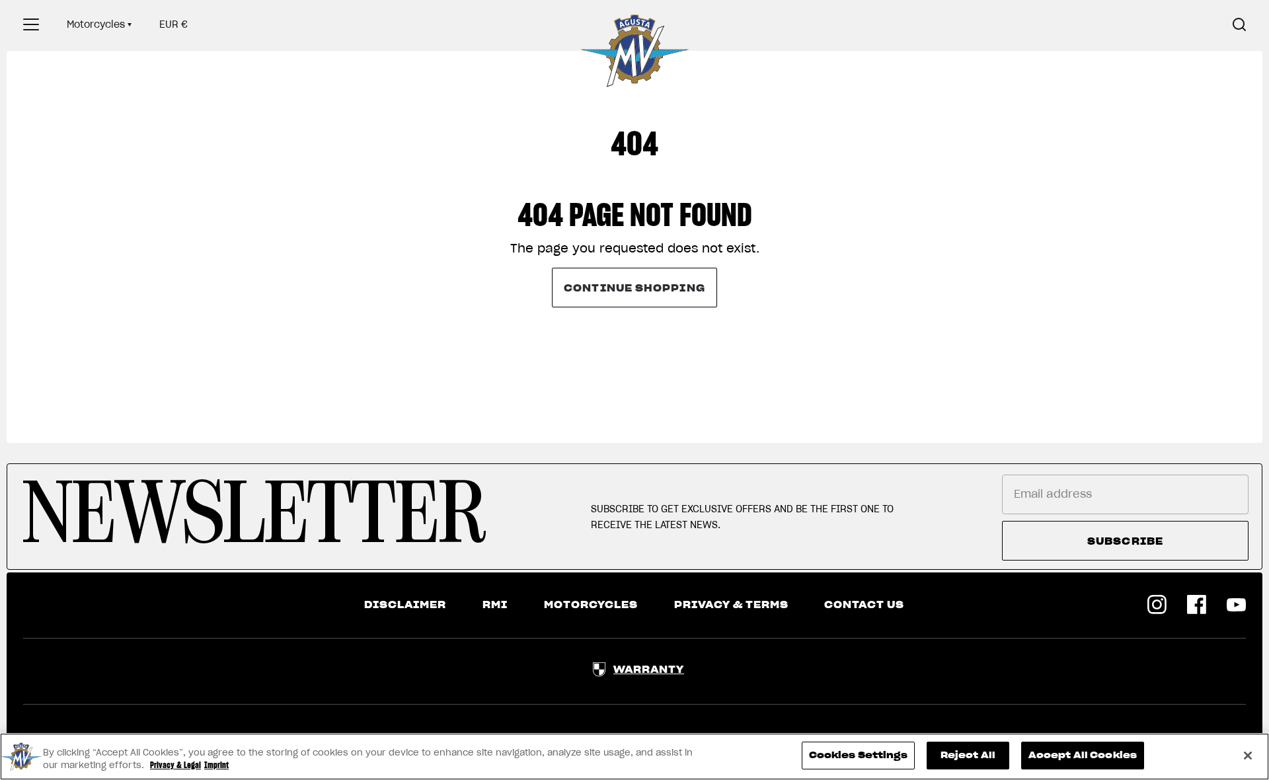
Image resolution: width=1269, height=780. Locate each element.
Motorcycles (96, 24)
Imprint (216, 765)
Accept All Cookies (1082, 755)
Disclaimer (405, 605)
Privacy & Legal (175, 765)
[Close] (1247, 755)
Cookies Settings (858, 755)
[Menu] (31, 24)
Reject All (968, 755)
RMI (495, 605)
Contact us (864, 605)
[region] (634, 756)
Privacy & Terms (731, 605)
